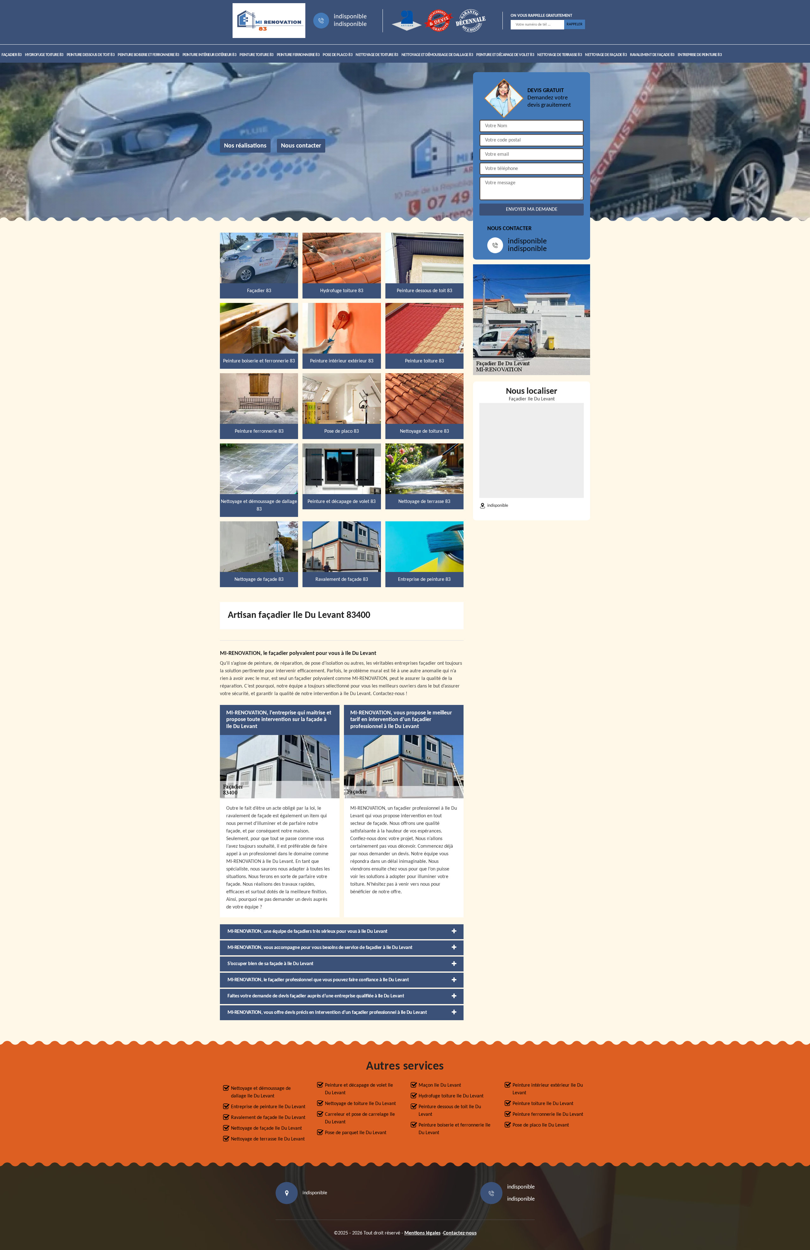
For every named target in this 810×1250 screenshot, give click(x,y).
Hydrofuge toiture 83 (44, 55)
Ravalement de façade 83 (652, 55)
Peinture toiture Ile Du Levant (543, 1103)
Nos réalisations (245, 146)
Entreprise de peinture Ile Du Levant (268, 1106)
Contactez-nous (460, 1233)
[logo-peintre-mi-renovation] (269, 20)
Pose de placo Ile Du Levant (541, 1125)
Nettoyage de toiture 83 (377, 55)
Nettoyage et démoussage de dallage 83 (437, 55)
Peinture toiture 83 (257, 55)
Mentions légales (422, 1233)
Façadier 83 (12, 55)
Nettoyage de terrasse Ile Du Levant (268, 1139)
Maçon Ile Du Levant (440, 1085)
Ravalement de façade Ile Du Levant (268, 1117)
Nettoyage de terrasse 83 (559, 55)
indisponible (350, 17)
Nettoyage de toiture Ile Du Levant (360, 1103)
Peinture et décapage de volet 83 (505, 55)
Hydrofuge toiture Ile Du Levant (451, 1096)
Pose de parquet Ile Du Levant (355, 1132)
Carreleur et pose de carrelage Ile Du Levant (360, 1118)
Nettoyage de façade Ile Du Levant (266, 1128)
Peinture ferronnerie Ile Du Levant (548, 1114)
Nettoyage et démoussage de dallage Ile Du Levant (261, 1092)
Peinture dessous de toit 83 (91, 55)
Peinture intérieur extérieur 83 (210, 55)
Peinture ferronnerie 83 (298, 55)
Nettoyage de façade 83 (606, 55)
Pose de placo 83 (337, 55)
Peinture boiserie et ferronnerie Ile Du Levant (454, 1129)
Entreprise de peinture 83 (700, 55)
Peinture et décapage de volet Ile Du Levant (359, 1089)
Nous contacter (301, 146)
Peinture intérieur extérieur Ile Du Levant (548, 1089)
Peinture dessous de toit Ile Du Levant (450, 1110)
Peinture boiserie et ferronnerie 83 (148, 55)
